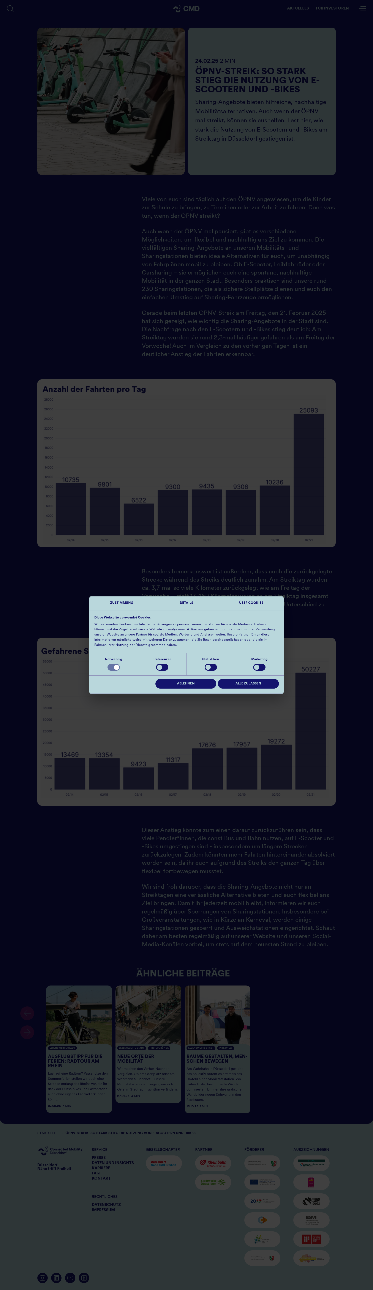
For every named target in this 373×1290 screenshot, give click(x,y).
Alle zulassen (248, 683)
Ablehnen (186, 683)
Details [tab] (186, 603)
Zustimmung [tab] (121, 603)
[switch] (162, 667)
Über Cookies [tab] (251, 603)
